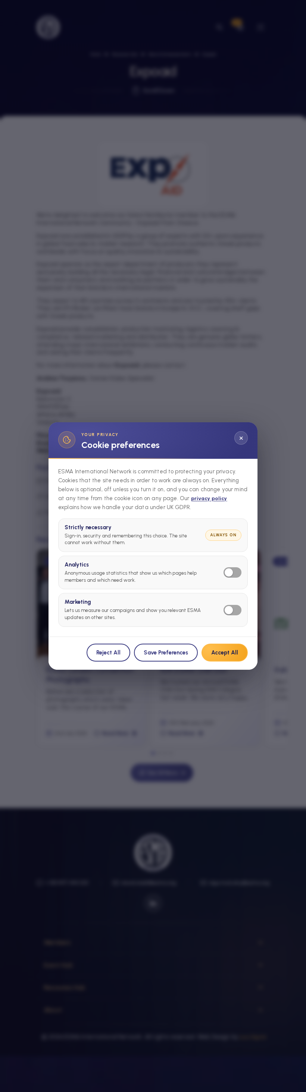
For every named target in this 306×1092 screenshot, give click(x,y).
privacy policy (209, 498)
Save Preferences (166, 652)
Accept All (224, 652)
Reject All (108, 652)
